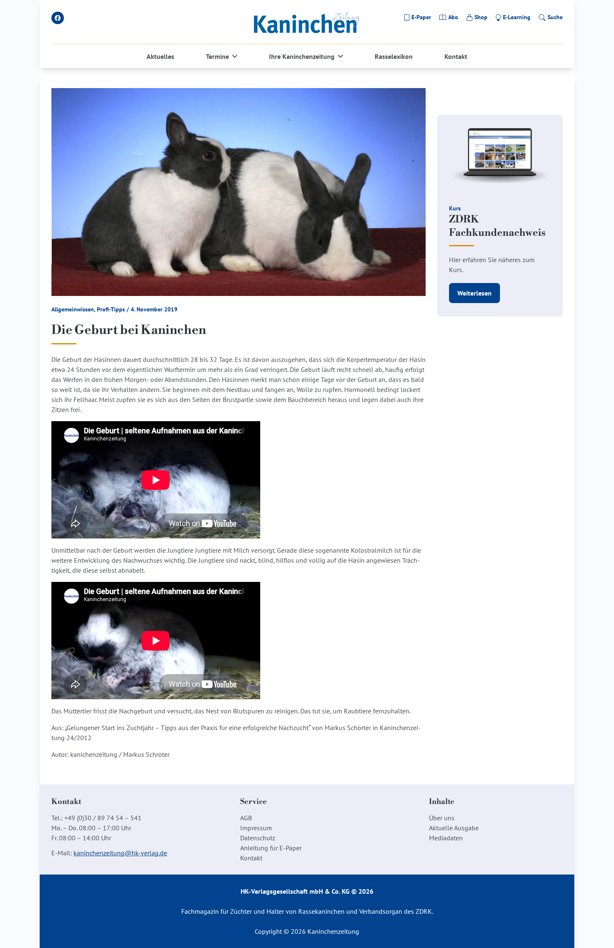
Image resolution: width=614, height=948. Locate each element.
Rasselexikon (394, 56)
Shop (480, 17)
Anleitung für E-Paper (271, 848)
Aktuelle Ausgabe (454, 828)
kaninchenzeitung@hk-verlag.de (120, 853)
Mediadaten (446, 838)
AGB (246, 818)
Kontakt (455, 56)
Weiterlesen (474, 293)
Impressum (256, 828)
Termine (217, 56)
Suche (555, 17)
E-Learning (516, 17)
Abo (453, 17)
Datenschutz (257, 838)
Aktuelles (160, 56)
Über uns (441, 818)
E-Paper (421, 17)
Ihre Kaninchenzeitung (302, 56)
